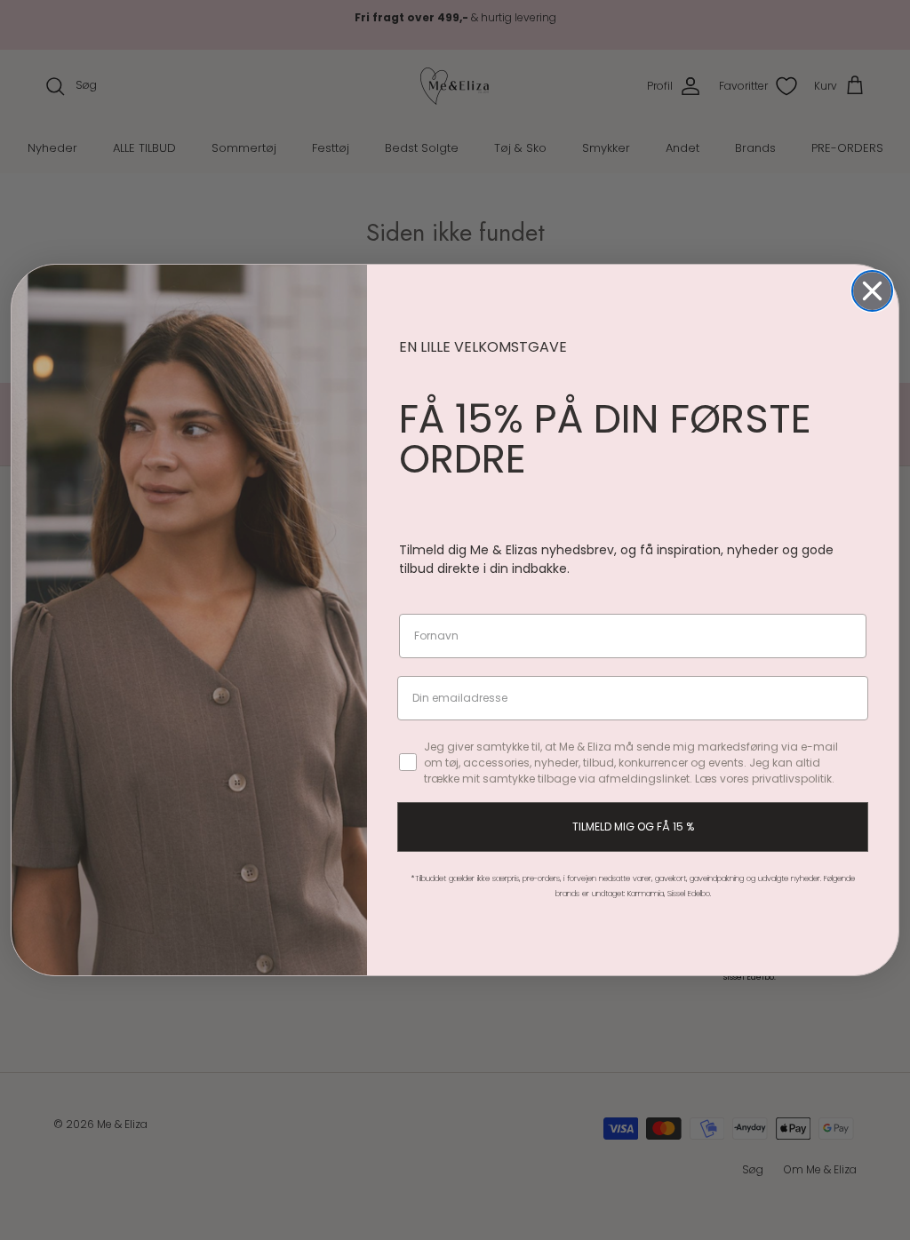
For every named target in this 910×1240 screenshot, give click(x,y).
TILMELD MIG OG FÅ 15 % (633, 826)
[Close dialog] (872, 291)
